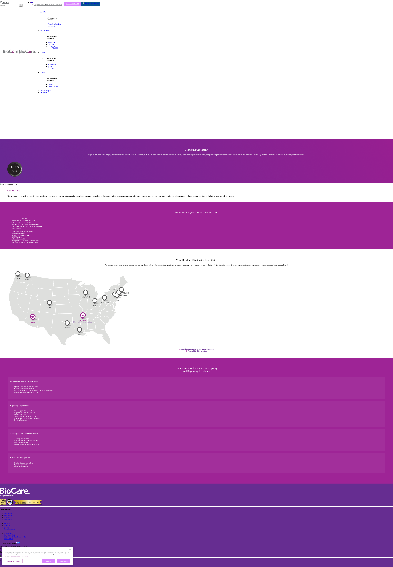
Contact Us (43, 92)
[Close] (70, 549)
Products (42, 52)
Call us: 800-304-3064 (72, 4)
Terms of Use (8, 539)
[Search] (21, 5)
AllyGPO (55, 48)
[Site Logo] (19, 54)
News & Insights (45, 91)
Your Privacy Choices (13, 561)
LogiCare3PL (52, 44)
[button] (4, 2)
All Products (52, 64)
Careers (42, 72)
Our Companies (45, 30)
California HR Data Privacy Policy (15, 537)
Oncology (51, 68)
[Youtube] (0, 556)
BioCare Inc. (8, 513)
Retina (50, 66)
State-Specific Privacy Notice (19, 556)
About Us (43, 12)
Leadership (51, 26)
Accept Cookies (63, 561)
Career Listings (53, 86)
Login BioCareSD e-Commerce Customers (48, 5)
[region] (37, 556)
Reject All (48, 561)
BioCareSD (51, 42)
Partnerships (52, 46)
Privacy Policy (9, 533)
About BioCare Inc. (54, 24)
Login (31, 2)
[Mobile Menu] (0, 52)
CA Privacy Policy (10, 535)
